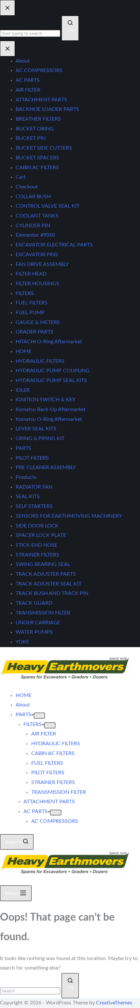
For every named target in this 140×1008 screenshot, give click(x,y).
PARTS (23, 714)
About (23, 704)
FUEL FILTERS (47, 763)
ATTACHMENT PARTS (49, 801)
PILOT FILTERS (47, 772)
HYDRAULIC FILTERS (55, 743)
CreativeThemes (114, 1002)
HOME (24, 695)
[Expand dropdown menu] (39, 716)
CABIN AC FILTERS (53, 753)
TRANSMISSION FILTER (58, 792)
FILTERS (32, 724)
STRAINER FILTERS (53, 782)
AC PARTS (35, 811)
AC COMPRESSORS (54, 821)
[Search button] (70, 985)
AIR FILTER (43, 733)
